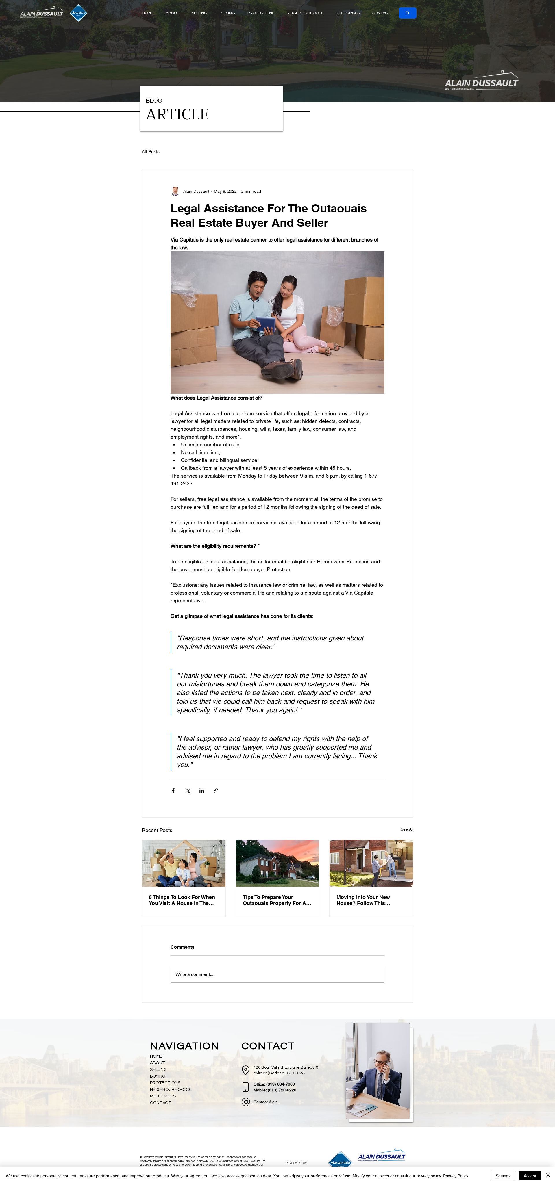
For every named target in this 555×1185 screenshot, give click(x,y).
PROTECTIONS (165, 1083)
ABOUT (157, 1063)
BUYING (157, 1076)
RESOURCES (163, 1096)
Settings (503, 1176)
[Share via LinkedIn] (201, 790)
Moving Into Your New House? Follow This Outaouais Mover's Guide (367, 900)
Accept (530, 1176)
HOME (156, 1056)
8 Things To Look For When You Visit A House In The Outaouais (182, 900)
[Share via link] (216, 790)
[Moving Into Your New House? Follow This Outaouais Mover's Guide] (371, 863)
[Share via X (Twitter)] (187, 790)
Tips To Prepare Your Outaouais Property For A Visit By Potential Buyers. (274, 900)
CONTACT (160, 1103)
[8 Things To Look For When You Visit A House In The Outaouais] (183, 863)
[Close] (548, 1175)
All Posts (151, 151)
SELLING (158, 1069)
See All (407, 829)
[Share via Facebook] (173, 790)
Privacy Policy (455, 1176)
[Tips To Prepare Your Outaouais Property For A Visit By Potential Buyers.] (277, 863)
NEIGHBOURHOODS (170, 1089)
